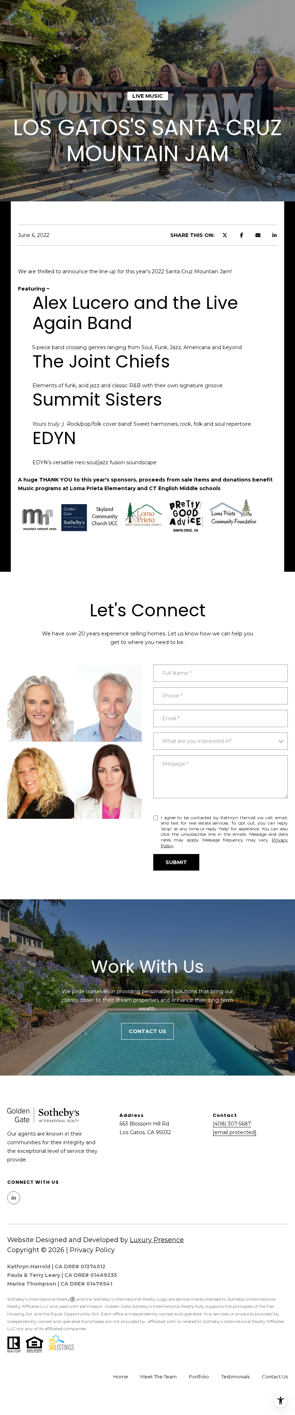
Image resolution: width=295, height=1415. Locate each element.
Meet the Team (158, 1376)
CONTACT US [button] (147, 1031)
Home (120, 1376)
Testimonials (235, 1376)
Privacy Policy (92, 1250)
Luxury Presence (157, 1240)
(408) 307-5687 (232, 1123)
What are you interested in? (197, 741)
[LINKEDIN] (13, 1197)
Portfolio (199, 1376)
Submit (176, 862)
